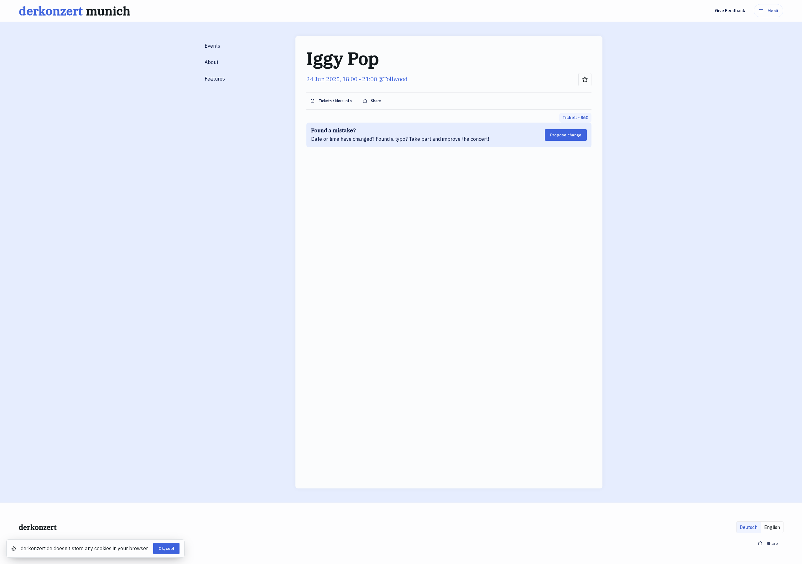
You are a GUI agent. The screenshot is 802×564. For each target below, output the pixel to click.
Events (212, 46)
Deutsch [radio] (749, 527)
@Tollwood (393, 79)
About (211, 62)
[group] (760, 527)
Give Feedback (730, 10)
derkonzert (74, 10)
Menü (773, 10)
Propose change (565, 135)
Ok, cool (166, 548)
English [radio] (772, 527)
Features (215, 79)
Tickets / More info (335, 100)
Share (376, 100)
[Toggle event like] (584, 79)
